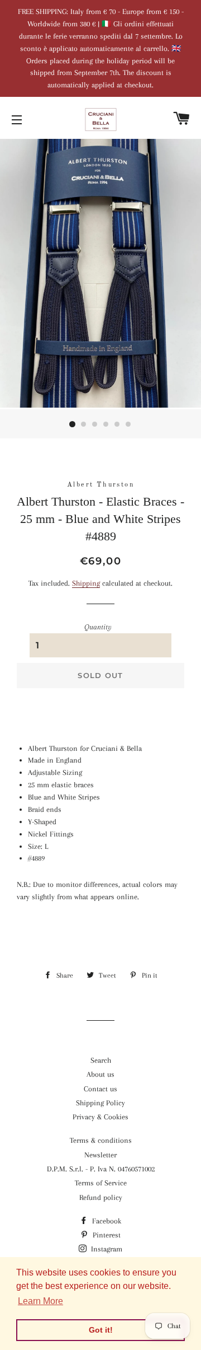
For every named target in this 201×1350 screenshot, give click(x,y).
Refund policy (100, 1197)
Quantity (98, 627)
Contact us (100, 1089)
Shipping (86, 583)
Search (100, 1060)
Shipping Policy (100, 1103)
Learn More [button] (40, 1301)
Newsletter (100, 1155)
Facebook (105, 1221)
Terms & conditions (101, 1140)
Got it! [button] (101, 1329)
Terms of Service (101, 1183)
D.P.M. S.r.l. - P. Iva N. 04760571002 (101, 1169)
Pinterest (105, 1235)
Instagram (105, 1249)
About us (100, 1074)
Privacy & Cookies (100, 1117)
